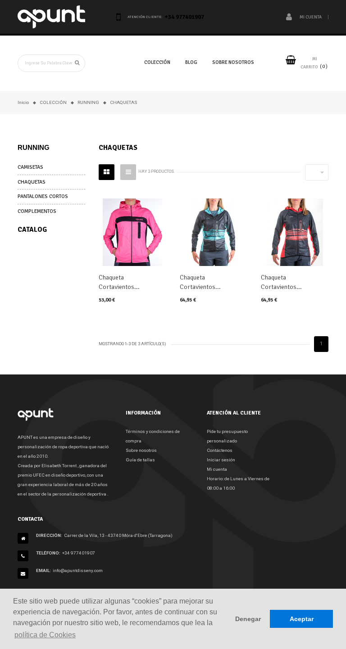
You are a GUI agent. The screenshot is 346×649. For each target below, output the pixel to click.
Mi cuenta (217, 469)
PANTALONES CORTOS (43, 196)
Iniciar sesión (221, 459)
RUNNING (34, 147)
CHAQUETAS (32, 182)
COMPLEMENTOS (37, 211)
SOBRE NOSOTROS (233, 62)
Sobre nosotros (141, 450)
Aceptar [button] (302, 618)
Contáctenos (219, 450)
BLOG (191, 62)
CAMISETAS (30, 167)
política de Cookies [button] (45, 635)
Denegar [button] (248, 618)
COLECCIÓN (157, 62)
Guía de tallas (140, 459)
